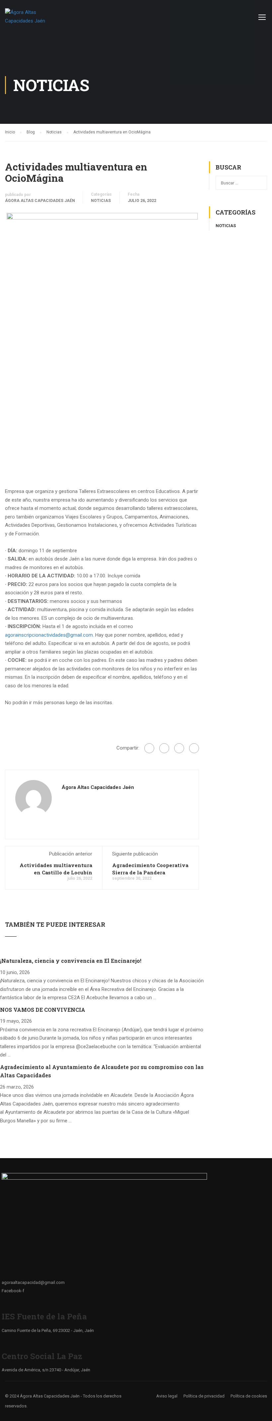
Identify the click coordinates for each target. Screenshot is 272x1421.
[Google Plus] (164, 748)
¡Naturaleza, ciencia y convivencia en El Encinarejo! (70, 960)
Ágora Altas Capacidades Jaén (40, 200)
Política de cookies (249, 1396)
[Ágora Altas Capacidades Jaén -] (30, 20)
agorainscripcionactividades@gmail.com (49, 635)
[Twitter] (179, 748)
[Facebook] (149, 748)
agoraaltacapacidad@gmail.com (33, 1282)
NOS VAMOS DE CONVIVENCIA (42, 1009)
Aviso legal (166, 1396)
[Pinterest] (194, 748)
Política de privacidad (204, 1396)
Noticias (101, 200)
